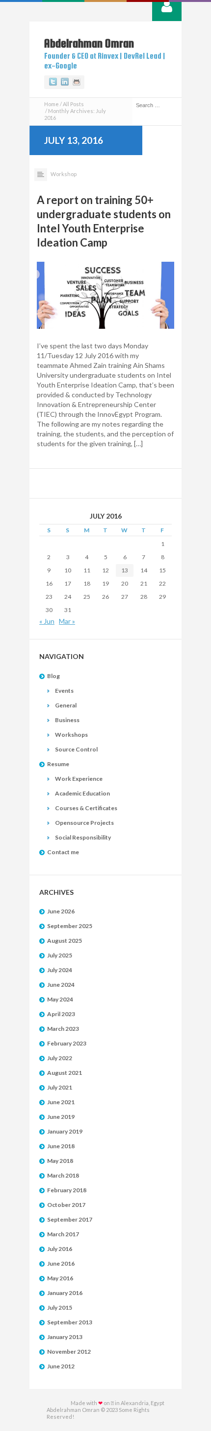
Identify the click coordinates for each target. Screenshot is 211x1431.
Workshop (64, 174)
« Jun (46, 621)
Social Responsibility (83, 837)
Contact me (63, 852)
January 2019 (64, 1131)
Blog (53, 676)
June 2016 (61, 1263)
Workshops (71, 734)
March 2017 (63, 1234)
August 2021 (64, 1072)
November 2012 (69, 1351)
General (66, 705)
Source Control (76, 749)
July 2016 (59, 1248)
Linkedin (64, 82)
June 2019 (61, 1116)
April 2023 (61, 1014)
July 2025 (59, 955)
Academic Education (82, 793)
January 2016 (64, 1292)
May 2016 (60, 1278)
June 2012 (61, 1366)
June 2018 (61, 1146)
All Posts (73, 104)
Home (51, 104)
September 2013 (69, 1322)
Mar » (67, 621)
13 (124, 570)
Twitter (53, 82)
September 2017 (69, 1219)
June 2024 (61, 984)
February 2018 (66, 1190)
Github (76, 82)
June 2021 (61, 1102)
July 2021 (59, 1087)
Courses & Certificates (86, 808)
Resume (58, 764)
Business (67, 720)
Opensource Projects (84, 822)
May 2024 (60, 999)
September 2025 (69, 926)
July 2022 (59, 1058)
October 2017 (66, 1204)
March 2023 (63, 1028)
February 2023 (66, 1043)
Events (64, 690)
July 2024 (59, 970)
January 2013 (64, 1336)
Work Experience (79, 778)
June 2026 (61, 911)
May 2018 (60, 1160)
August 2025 (64, 940)
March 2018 (63, 1175)
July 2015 (59, 1307)
